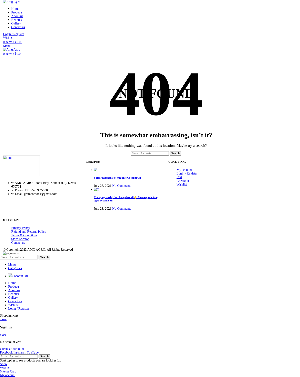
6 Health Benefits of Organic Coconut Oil (117, 177)
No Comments (121, 185)
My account (184, 169)
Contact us (18, 242)
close (3, 319)
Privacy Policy (20, 228)
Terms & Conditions (24, 235)
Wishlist (182, 184)
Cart (179, 177)
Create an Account (12, 348)
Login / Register (187, 173)
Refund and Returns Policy (28, 231)
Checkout (183, 180)
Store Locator (20, 239)
